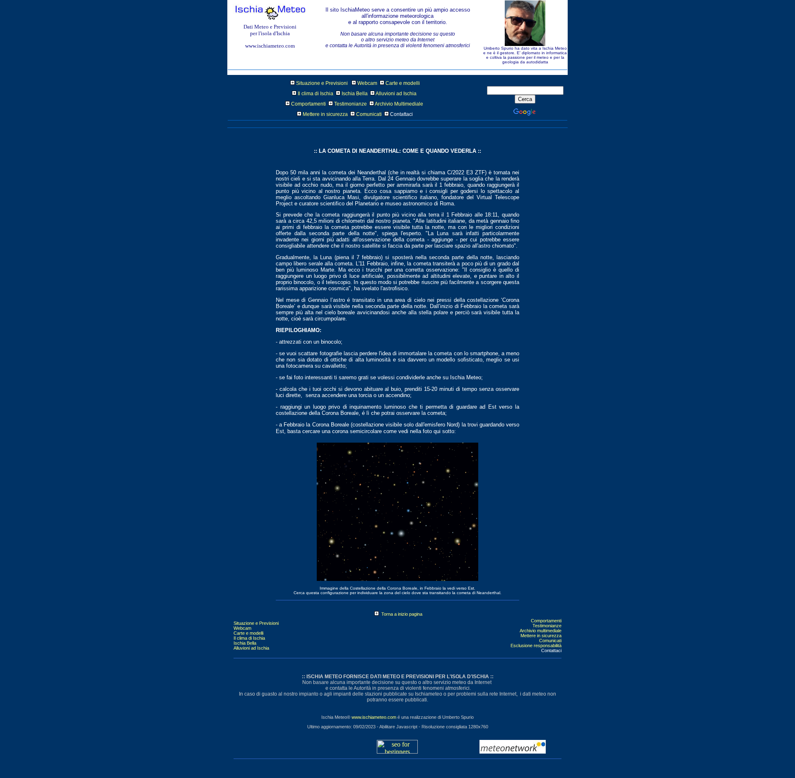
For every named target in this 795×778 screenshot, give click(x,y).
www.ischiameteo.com (374, 717)
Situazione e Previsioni (322, 83)
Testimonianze (350, 104)
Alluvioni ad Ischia (396, 93)
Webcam (367, 83)
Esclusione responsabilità (536, 645)
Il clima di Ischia (315, 93)
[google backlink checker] (397, 751)
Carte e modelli (402, 83)
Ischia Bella (355, 93)
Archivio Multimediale (399, 104)
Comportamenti (308, 104)
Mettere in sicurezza (325, 114)
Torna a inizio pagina (400, 614)
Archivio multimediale (540, 630)
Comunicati (369, 114)
